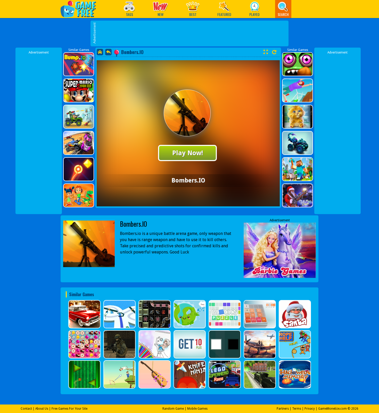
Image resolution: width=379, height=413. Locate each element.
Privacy (309, 408)
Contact (26, 408)
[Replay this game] (274, 52)
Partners (283, 408)
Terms (296, 408)
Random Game (173, 408)
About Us (41, 408)
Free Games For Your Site (69, 408)
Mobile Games (197, 408)
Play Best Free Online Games (81, 8)
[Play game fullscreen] (265, 52)
